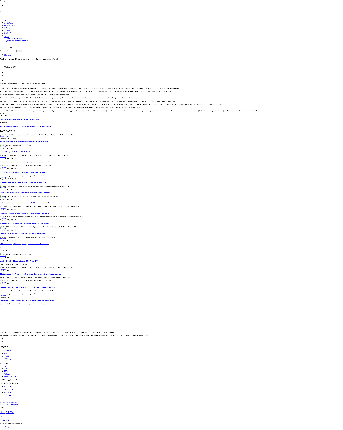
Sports (5, 353)
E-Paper (6, 368)
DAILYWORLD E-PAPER (15, 38)
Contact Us (7, 374)
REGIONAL (7, 32)
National (6, 358)
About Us (6, 373)
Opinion (6, 371)
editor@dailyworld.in (6, 411)
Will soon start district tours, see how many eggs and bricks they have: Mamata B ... (25, 203)
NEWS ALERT (8, 24)
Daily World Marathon (10, 376)
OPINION (7, 33)
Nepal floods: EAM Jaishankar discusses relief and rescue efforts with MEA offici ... (25, 141)
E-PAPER (6, 37)
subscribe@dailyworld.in (7, 413)
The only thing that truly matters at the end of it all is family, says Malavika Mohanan (25, 126)
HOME (6, 21)
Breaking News (4, 136)
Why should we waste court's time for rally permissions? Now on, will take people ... (25, 223)
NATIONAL (7, 29)
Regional (6, 356)
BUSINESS (7, 30)
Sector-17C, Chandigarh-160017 (9, 404)
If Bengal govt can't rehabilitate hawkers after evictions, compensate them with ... (24, 213)
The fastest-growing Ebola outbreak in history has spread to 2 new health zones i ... (25, 162)
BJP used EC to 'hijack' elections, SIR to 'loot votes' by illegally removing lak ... (24, 233)
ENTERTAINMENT (10, 22)
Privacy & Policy (8, 427)
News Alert (7, 351)
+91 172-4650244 (5, 420)
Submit (19, 51)
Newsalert (3, 147)
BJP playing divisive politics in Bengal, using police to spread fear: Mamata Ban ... (24, 244)
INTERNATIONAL (9, 25)
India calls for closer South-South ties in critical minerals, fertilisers (20, 119)
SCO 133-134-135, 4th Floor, (8, 402)
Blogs (5, 370)
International (7, 55)
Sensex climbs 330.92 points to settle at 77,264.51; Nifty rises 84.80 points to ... (23, 172)
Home (5, 54)
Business (6, 355)
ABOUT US (7, 41)
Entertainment (7, 350)
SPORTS (6, 27)
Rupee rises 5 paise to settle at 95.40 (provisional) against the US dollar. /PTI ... (23, 182)
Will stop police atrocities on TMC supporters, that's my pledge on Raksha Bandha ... (26, 192)
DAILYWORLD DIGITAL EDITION (18, 40)
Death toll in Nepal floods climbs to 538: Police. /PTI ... (16, 152)
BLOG (6, 35)
